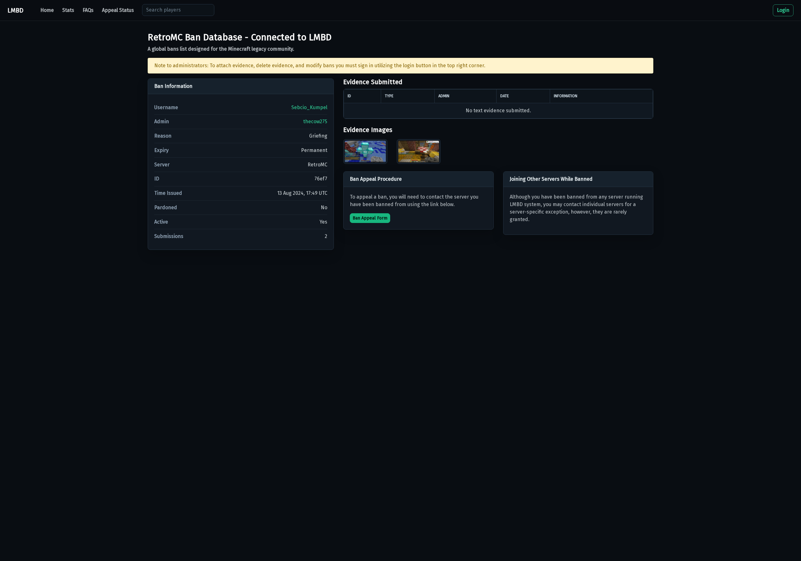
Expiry (161, 150)
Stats (68, 10)
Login (783, 10)
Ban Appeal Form (370, 218)
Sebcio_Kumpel (309, 107)
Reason (162, 136)
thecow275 (315, 121)
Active (161, 222)
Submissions (168, 236)
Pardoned (165, 207)
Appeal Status (118, 10)
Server (162, 165)
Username (166, 107)
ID (156, 179)
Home (47, 10)
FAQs (88, 10)
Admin (161, 121)
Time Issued (168, 193)
